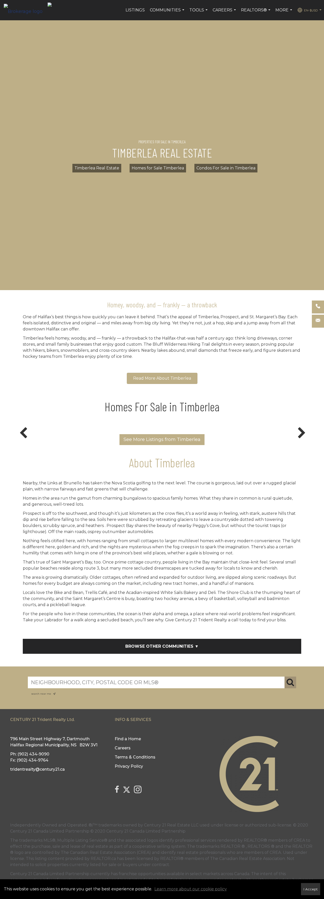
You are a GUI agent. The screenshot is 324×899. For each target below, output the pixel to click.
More (284, 13)
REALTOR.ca (103, 858)
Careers (225, 13)
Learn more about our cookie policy (190, 889)
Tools (199, 13)
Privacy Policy (129, 766)
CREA (299, 840)
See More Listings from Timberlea (162, 439)
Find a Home (128, 738)
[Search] (290, 682)
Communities (168, 13)
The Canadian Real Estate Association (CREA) (106, 852)
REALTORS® (256, 13)
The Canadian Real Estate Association (247, 858)
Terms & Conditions (135, 757)
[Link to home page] (26, 10)
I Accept (310, 889)
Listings (135, 10)
